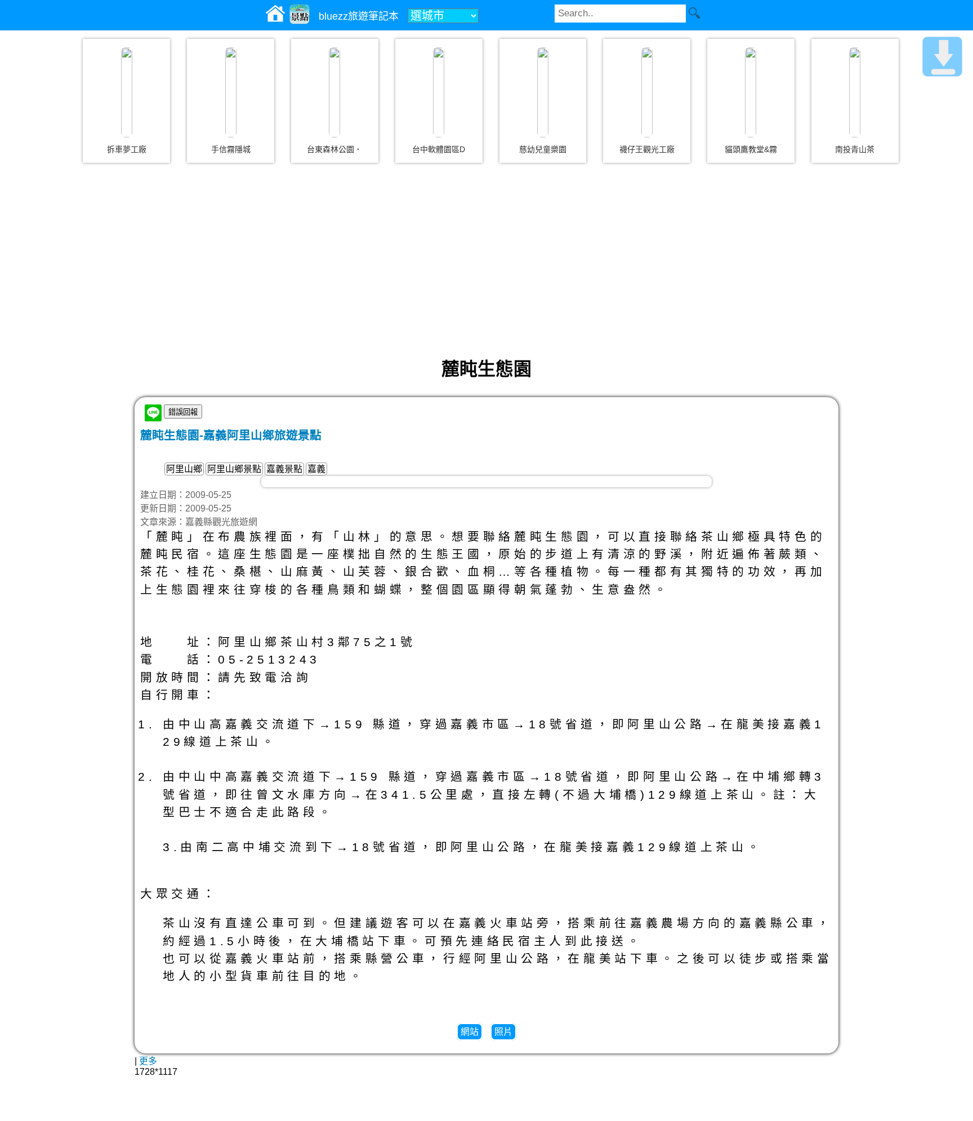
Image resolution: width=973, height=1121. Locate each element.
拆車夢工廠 (126, 149)
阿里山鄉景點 (234, 469)
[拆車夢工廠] (126, 92)
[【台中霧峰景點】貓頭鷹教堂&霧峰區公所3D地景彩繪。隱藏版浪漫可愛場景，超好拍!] (750, 92)
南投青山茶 (854, 149)
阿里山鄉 (184, 469)
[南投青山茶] (854, 92)
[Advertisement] (486, 258)
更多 (148, 1061)
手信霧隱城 (231, 149)
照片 (503, 1032)
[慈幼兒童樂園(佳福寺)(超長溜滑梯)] (542, 92)
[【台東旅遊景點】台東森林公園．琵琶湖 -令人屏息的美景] (334, 92)
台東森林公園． (334, 149)
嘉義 (316, 469)
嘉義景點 (284, 469)
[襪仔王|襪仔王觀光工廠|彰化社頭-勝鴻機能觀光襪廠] (647, 92)
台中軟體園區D (438, 149)
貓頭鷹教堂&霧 (751, 149)
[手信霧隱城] (230, 92)
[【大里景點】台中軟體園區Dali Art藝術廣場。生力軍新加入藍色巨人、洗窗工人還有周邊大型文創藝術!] (438, 92)
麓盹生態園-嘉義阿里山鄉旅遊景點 (231, 435)
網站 (470, 1032)
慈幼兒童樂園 (542, 149)
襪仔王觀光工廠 (647, 149)
